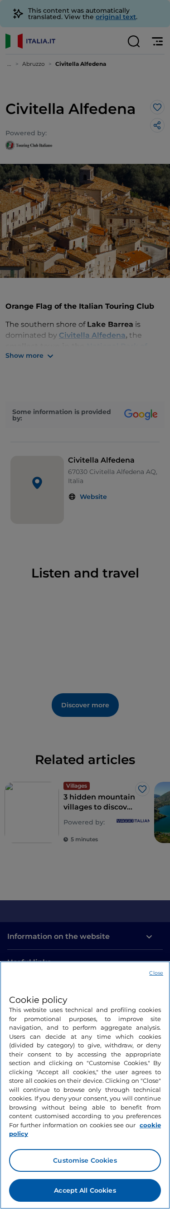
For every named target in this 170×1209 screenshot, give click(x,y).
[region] (85, 1085)
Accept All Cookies (85, 1190)
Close (156, 973)
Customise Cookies (85, 1160)
